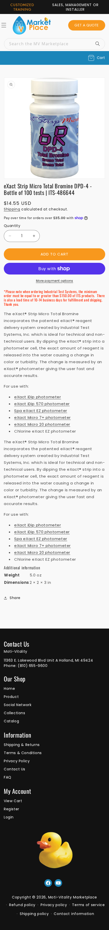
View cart (13, 800)
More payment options (54, 281)
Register (11, 809)
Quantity (12, 225)
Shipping (12, 209)
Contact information (74, 913)
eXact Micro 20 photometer (42, 424)
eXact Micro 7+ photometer (42, 417)
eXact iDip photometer (37, 397)
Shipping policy (34, 913)
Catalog (11, 721)
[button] (96, 58)
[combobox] (54, 44)
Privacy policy (54, 904)
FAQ (7, 777)
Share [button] (15, 597)
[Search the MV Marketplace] (99, 43)
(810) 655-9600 (32, 665)
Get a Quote (87, 25)
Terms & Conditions (23, 752)
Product (11, 696)
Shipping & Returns (22, 744)
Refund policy (22, 904)
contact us (14, 769)
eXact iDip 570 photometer (42, 403)
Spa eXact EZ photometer (40, 410)
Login (9, 817)
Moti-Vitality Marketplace (72, 897)
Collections (14, 712)
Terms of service (88, 904)
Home (9, 688)
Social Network (17, 704)
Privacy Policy (17, 761)
